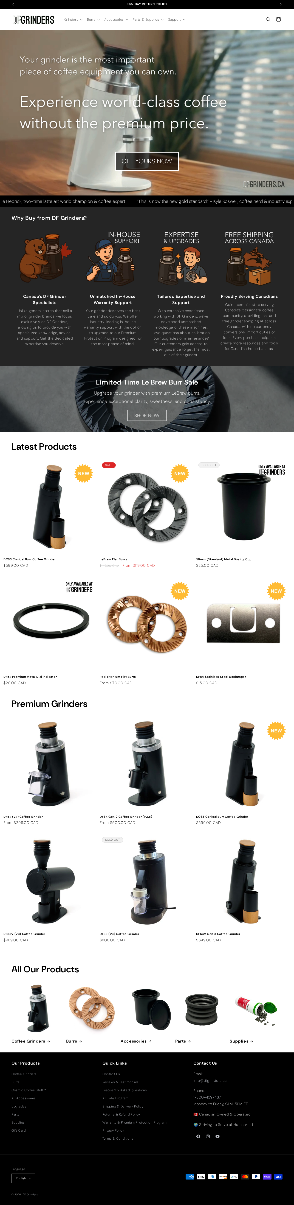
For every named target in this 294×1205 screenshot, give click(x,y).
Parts (180, 1041)
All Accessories (23, 1098)
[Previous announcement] (13, 4)
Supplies (239, 1041)
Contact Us (111, 1074)
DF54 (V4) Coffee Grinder (23, 817)
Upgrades (18, 1106)
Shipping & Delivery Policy (123, 1106)
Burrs (71, 1041)
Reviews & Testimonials (120, 1082)
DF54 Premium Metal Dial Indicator (30, 677)
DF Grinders (30, 1194)
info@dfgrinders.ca (210, 1080)
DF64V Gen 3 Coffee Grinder (218, 934)
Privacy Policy (113, 1130)
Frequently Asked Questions (124, 1090)
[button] (73, 20)
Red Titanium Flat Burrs (118, 677)
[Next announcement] (281, 4)
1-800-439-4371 (207, 1097)
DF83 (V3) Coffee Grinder (119, 934)
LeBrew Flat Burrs (113, 559)
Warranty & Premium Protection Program (134, 1122)
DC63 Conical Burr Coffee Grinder (29, 559)
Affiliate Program (115, 1098)
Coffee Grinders (28, 1041)
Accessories (134, 1041)
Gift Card (18, 1130)
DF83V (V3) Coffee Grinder (24, 934)
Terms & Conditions (117, 1138)
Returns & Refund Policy (121, 1114)
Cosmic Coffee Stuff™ (29, 1090)
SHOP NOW (147, 415)
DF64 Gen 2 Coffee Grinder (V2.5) (126, 817)
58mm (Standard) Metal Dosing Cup (224, 559)
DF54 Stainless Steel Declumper (221, 677)
